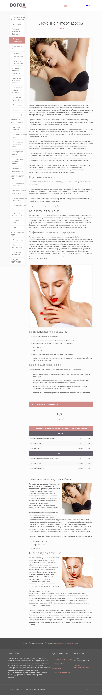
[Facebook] (87, 689)
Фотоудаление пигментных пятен (18, 144)
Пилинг (16, 228)
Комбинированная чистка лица (18, 199)
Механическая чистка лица (18, 185)
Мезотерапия (18, 105)
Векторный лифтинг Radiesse (17, 90)
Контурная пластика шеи (17, 62)
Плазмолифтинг (19, 115)
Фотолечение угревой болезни (18, 161)
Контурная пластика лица (17, 55)
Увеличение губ (17, 47)
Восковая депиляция (16, 253)
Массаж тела (18, 240)
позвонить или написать (64, 643)
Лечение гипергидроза (17, 40)
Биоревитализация (19, 110)
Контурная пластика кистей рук (16, 70)
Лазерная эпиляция (16, 128)
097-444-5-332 (79, 665)
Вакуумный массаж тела (17, 246)
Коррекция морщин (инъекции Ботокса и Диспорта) (17, 29)
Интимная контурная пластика (16, 80)
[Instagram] (90, 689)
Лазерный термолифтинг (17, 170)
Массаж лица (15, 221)
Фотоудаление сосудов (18, 153)
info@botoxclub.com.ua (82, 668)
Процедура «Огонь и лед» (17, 214)
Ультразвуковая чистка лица (18, 192)
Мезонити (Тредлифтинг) (17, 99)
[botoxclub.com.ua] (18, 5)
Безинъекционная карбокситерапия (18, 207)
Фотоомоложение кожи (18, 136)
